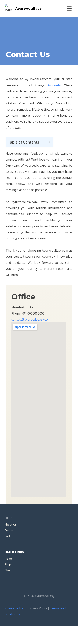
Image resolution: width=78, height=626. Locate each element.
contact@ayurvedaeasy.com (30, 319)
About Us (11, 524)
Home (9, 558)
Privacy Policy (14, 608)
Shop (8, 564)
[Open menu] (69, 8)
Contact (10, 530)
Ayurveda (54, 85)
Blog (7, 570)
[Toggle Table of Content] (45, 142)
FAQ (7, 536)
